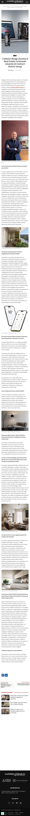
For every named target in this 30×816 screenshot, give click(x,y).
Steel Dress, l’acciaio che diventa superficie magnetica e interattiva (19, 697)
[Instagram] (13, 803)
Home (4, 6)
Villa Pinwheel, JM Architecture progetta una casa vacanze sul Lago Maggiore (6, 685)
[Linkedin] (6, 675)
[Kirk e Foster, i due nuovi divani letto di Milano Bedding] (5, 704)
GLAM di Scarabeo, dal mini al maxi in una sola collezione (23, 684)
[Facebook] (2, 675)
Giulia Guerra (11, 70)
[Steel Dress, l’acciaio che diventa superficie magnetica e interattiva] (5, 697)
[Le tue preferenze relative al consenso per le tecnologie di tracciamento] (2, 813)
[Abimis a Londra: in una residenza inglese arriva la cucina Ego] (5, 711)
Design (7, 6)
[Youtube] (16, 803)
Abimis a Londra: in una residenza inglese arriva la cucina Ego (17, 711)
